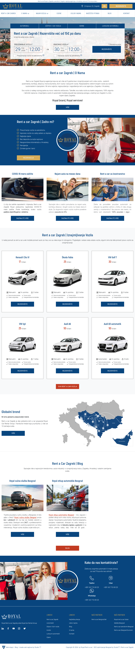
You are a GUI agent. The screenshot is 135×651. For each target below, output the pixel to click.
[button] (25, 13)
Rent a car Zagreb (52, 619)
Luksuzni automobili (110, 26)
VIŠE (67, 107)
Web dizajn (9, 647)
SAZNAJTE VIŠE (22, 218)
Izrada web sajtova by (26, 647)
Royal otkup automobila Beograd (61, 515)
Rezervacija (28, 158)
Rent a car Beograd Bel (99, 619)
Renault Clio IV (22, 257)
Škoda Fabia (67, 257)
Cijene (49, 637)
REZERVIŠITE (121, 6)
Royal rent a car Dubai (121, 619)
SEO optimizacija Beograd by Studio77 (106, 647)
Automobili (24, 26)
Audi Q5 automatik (112, 324)
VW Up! (22, 324)
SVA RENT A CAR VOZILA (67, 387)
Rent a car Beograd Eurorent (123, 630)
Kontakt (71, 634)
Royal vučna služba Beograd (25, 517)
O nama (71, 630)
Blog (67, 548)
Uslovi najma (73, 623)
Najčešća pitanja (74, 619)
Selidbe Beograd (119, 623)
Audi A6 (67, 324)
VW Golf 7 (112, 257)
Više (13, 433)
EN (104, 6)
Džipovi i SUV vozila (53, 26)
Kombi (82, 26)
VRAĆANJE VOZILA (60, 44)
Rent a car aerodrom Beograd (123, 626)
